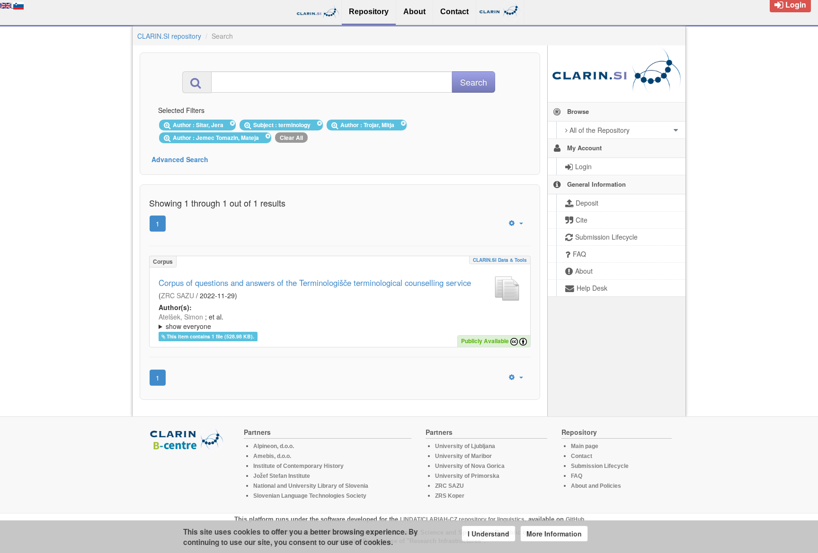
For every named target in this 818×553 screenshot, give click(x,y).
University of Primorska (467, 476)
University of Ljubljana (465, 446)
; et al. (191, 321)
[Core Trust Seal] (188, 477)
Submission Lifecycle (600, 466)
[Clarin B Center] (188, 438)
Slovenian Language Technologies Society (309, 496)
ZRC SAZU (177, 295)
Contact (581, 456)
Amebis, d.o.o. (272, 456)
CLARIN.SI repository (169, 36)
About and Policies (596, 486)
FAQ (576, 476)
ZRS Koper (449, 496)
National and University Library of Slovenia (310, 486)
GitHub (575, 519)
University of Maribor (463, 456)
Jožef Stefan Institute (281, 476)
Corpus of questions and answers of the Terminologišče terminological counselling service (315, 282)
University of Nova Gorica (470, 466)
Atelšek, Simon (181, 316)
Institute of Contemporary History (298, 466)
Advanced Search (179, 159)
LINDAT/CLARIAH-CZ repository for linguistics (462, 519)
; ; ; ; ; (311, 321)
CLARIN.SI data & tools (500, 260)
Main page (584, 446)
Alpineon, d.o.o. (273, 446)
